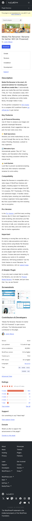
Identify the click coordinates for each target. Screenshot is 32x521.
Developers (5, 468)
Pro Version (10, 213)
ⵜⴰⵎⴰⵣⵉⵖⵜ (10, 494)
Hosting (4, 453)
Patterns (19, 456)
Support (6, 72)
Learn (3, 461)
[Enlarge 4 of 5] (28, 292)
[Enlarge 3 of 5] (13, 308)
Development (8, 67)
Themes (19, 449)
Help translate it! (16, 14)
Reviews (6, 58)
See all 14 (27, 363)
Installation (7, 63)
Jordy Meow (8, 42)
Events (19, 465)
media (23, 367)
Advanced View (7, 376)
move (28, 367)
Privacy (4, 456)
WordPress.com (8, 477)
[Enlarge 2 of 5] (13, 300)
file (19, 367)
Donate (20, 468)
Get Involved (21, 461)
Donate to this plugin (8, 435)
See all (28, 406)
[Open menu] (29, 2)
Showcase (20, 446)
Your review (5, 406)
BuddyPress (6, 486)
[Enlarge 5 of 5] (28, 303)
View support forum (8, 419)
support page (24, 265)
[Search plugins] (20, 20)
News (4, 449)
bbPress (5, 483)
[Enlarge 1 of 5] (13, 292)
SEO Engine (25, 105)
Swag (19, 471)
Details (6, 53)
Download (6, 46)
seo (28, 371)
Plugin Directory (6, 8)
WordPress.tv (7, 471)
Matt (4, 480)
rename (24, 371)
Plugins (19, 453)
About (4, 446)
